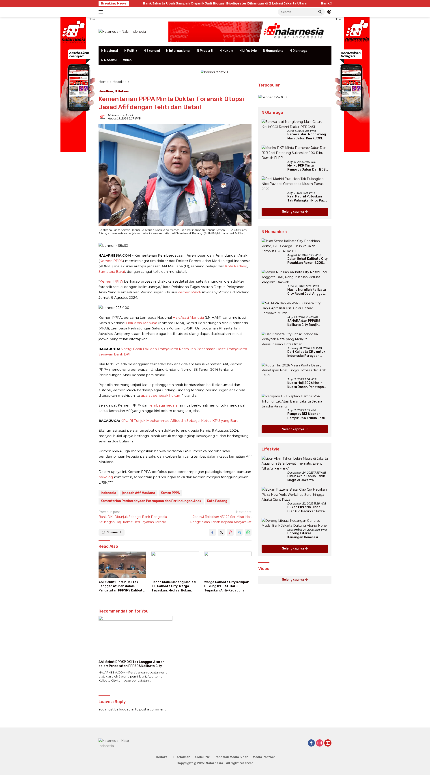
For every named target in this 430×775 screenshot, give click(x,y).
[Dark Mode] (329, 12)
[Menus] (102, 12)
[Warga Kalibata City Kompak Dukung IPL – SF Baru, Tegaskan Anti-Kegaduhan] (228, 565)
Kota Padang (236, 266)
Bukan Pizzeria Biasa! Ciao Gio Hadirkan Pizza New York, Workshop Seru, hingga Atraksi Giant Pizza (306, 509)
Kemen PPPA (111, 261)
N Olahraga (298, 51)
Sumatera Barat (112, 271)
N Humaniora (273, 51)
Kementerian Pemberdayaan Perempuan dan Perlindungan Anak (151, 501)
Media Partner (264, 757)
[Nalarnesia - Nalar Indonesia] (119, 743)
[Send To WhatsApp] (248, 532)
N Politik (130, 51)
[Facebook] (311, 743)
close (92, 19)
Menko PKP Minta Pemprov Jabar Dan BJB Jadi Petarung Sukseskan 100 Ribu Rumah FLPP (307, 168)
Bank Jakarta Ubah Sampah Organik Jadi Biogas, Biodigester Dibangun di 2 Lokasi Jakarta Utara (187, 3)
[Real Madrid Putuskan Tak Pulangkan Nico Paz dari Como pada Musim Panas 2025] (295, 183)
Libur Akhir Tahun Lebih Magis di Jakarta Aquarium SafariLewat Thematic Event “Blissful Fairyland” (307, 478)
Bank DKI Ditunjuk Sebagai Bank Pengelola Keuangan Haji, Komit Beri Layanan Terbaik (133, 517)
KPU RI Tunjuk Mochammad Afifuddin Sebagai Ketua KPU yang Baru (180, 420)
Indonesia (108, 493)
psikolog (106, 477)
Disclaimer (181, 757)
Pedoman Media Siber (231, 757)
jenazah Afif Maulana (138, 493)
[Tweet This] (221, 532)
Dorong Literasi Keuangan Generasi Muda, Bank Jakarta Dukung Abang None (303, 535)
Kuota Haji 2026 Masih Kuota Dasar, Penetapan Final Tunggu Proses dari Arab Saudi (307, 385)
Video (127, 60)
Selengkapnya (293, 212)
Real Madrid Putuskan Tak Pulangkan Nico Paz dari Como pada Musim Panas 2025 (306, 199)
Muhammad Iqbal (120, 115)
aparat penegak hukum (161, 395)
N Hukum (226, 51)
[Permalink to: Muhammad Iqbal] (102, 117)
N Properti (205, 51)
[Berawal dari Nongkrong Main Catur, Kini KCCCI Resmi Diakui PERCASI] (295, 124)
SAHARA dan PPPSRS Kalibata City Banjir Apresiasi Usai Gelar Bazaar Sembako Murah (306, 323)
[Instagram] (319, 743)
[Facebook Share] (212, 532)
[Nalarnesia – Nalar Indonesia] (122, 31)
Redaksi (162, 757)
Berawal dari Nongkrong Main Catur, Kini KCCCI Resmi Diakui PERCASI (306, 136)
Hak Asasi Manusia (188, 317)
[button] (320, 11)
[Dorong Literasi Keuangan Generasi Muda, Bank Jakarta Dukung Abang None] (295, 523)
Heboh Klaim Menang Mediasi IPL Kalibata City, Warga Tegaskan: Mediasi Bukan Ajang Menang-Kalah (173, 586)
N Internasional (178, 51)
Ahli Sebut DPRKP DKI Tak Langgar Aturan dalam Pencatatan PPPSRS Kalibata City (121, 586)
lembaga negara (163, 405)
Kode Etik (202, 757)
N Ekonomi (152, 51)
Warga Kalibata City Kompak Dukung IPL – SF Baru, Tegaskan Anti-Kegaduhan (226, 586)
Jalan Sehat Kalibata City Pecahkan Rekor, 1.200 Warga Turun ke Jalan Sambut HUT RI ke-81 (307, 261)
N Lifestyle (248, 51)
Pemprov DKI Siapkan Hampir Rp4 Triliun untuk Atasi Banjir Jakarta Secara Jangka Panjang (307, 416)
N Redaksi (109, 60)
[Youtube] (327, 743)
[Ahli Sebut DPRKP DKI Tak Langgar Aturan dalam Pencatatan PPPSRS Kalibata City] (122, 565)
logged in (126, 709)
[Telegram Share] (239, 532)
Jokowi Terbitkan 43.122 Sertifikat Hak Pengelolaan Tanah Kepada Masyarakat (221, 517)
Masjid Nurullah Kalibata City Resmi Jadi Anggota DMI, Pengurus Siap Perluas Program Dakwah (307, 292)
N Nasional (109, 51)
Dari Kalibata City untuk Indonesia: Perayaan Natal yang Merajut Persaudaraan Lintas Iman (306, 354)
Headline (106, 91)
